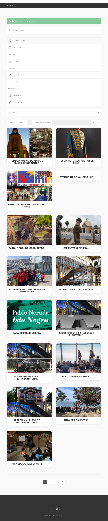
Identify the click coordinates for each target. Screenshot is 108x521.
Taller (15, 82)
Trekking (17, 95)
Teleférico (12, 89)
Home (11, 5)
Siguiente (60, 482)
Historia (16, 61)
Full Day (17, 48)
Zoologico (17, 102)
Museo (16, 75)
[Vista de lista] (98, 122)
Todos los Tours (19, 41)
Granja (11, 54)
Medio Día (12, 68)
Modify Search (18, 31)
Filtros (15, 113)
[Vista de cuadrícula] (93, 122)
